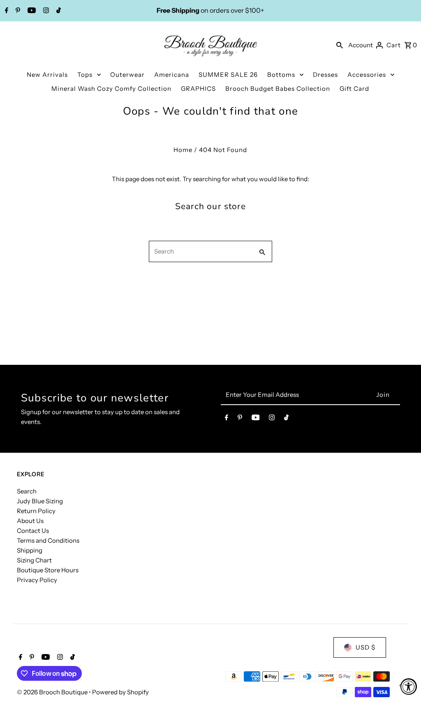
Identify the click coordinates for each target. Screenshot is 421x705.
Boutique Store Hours (48, 570)
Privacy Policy (37, 580)
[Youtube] (30, 11)
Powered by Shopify (120, 692)
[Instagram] (45, 11)
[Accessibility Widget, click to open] (408, 686)
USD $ (365, 647)
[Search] (339, 44)
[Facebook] (5, 11)
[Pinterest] (17, 11)
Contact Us (33, 531)
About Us (30, 521)
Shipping (29, 550)
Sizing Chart (34, 560)
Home (182, 150)
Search (27, 491)
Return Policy (36, 511)
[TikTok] (57, 11)
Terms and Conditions (48, 540)
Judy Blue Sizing (40, 501)
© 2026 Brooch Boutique (53, 692)
